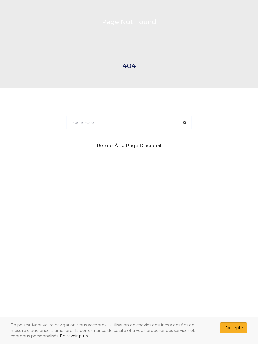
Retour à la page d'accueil (129, 145)
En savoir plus (74, 336)
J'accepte (233, 327)
